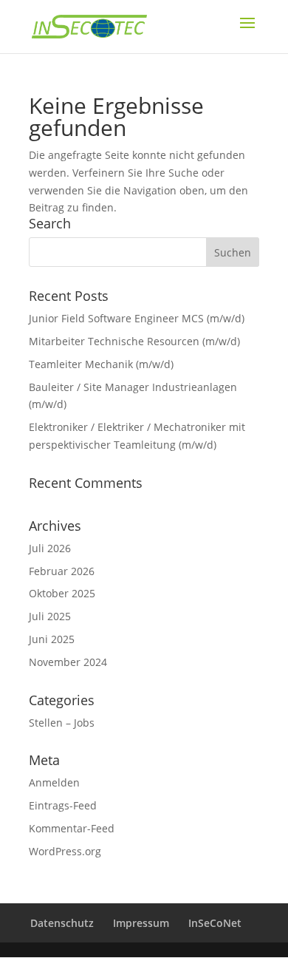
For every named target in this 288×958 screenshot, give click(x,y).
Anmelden (54, 782)
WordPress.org (65, 851)
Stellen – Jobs (62, 723)
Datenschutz (62, 923)
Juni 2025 (52, 639)
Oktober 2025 (62, 593)
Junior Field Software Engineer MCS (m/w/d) (136, 318)
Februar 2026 (62, 571)
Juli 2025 (50, 616)
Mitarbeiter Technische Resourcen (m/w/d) (134, 341)
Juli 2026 (50, 548)
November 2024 (68, 662)
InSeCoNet (214, 923)
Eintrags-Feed (63, 805)
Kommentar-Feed (71, 828)
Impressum (141, 923)
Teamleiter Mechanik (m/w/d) (101, 364)
